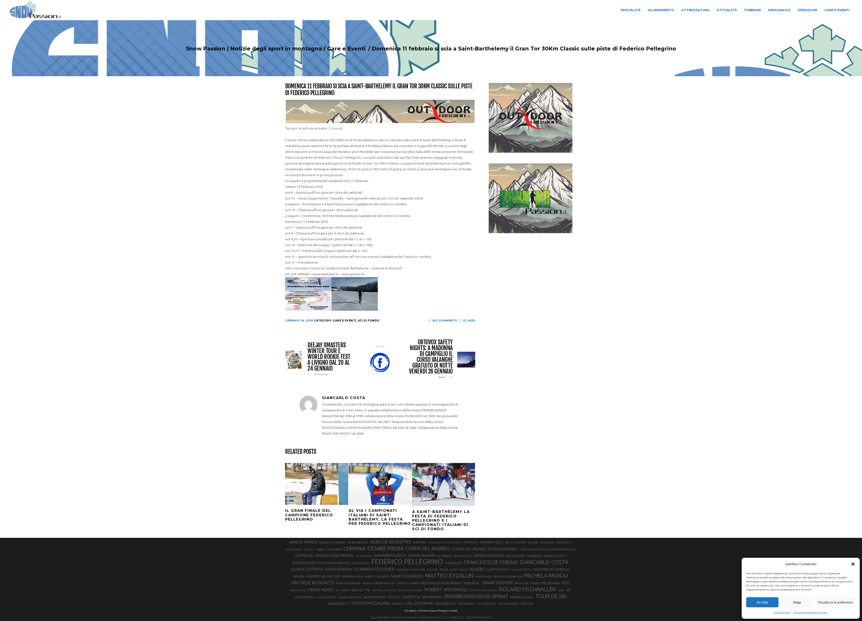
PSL (368, 590)
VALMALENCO (466, 603)
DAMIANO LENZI (390, 555)
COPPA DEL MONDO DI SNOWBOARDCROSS (547, 549)
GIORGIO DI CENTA (307, 569)
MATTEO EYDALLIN (449, 575)
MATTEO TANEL (483, 576)
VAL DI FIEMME (419, 603)
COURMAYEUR (363, 556)
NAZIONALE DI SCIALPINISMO (441, 583)
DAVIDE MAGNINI (421, 556)
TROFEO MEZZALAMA (370, 603)
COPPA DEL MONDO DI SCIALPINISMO (484, 549)
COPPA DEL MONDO (427, 548)
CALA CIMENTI (294, 549)
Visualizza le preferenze (835, 602)
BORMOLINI (547, 542)
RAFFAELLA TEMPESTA (410, 590)
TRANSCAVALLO (338, 603)
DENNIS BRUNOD (489, 555)
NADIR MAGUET (384, 583)
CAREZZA (308, 549)
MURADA (367, 583)
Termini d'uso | (428, 610)
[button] (853, 564)
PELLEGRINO (551, 583)
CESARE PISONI (386, 549)
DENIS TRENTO (462, 555)
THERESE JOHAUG (522, 597)
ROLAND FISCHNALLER (527, 589)
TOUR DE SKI (550, 596)
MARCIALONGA (352, 576)
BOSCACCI (564, 542)
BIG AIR (533, 542)
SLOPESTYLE (411, 597)
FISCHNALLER (453, 563)
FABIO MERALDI (360, 563)
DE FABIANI (444, 555)
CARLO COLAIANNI (329, 549)
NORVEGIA (471, 583)
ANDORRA (420, 542)
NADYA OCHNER (407, 583)
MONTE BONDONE (348, 583)
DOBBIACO (535, 556)
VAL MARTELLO (486, 603)
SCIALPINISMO (304, 597)
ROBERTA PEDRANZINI (483, 590)
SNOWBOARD (432, 597)
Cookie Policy (782, 612)
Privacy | (443, 610)
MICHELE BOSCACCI (313, 582)
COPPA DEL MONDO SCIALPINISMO (324, 556)
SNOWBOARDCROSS (467, 596)
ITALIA (444, 569)
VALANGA (398, 603)
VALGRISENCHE (445, 603)
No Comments (445, 320)
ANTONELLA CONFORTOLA (445, 542)
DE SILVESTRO (515, 556)
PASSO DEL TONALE (527, 583)
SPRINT (500, 596)
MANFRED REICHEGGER (323, 576)
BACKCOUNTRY (515, 542)
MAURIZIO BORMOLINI (508, 576)
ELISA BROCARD (304, 563)
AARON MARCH (303, 542)
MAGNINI (299, 576)
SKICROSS (394, 597)
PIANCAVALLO (298, 590)
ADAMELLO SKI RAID (332, 542)
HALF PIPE (432, 569)
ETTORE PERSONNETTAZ (333, 563)
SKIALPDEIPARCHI (374, 597)
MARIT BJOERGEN (407, 576)
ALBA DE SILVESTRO (390, 541)
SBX (568, 590)
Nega (797, 602)
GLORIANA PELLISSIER (373, 569)
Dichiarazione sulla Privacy (810, 612)
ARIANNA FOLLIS (491, 542)
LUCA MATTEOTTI (520, 569)
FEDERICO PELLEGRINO (407, 562)
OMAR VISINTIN (497, 582)
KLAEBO (477, 569)
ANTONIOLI (470, 542)
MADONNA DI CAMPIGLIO (551, 569)
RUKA (561, 590)
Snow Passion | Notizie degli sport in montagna (254, 48)
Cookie (453, 610)
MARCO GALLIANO (377, 576)
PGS (565, 582)
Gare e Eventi (346, 48)
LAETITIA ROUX (498, 569)
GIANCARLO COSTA (544, 562)
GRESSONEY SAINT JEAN (410, 569)
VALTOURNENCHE (508, 603)
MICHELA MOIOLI (546, 575)
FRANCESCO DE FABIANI (491, 562)
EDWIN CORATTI (555, 556)
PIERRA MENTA (321, 590)
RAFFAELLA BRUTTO (384, 590)
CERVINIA (354, 548)
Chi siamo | (411, 610)
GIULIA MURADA (338, 569)
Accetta (762, 602)
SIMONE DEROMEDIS (350, 597)
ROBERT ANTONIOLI (446, 589)
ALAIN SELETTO (357, 542)
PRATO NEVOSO (353, 590)
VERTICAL (527, 603)
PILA (337, 590)
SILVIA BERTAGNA (326, 597)
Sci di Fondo (369, 320)
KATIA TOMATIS (459, 569)
